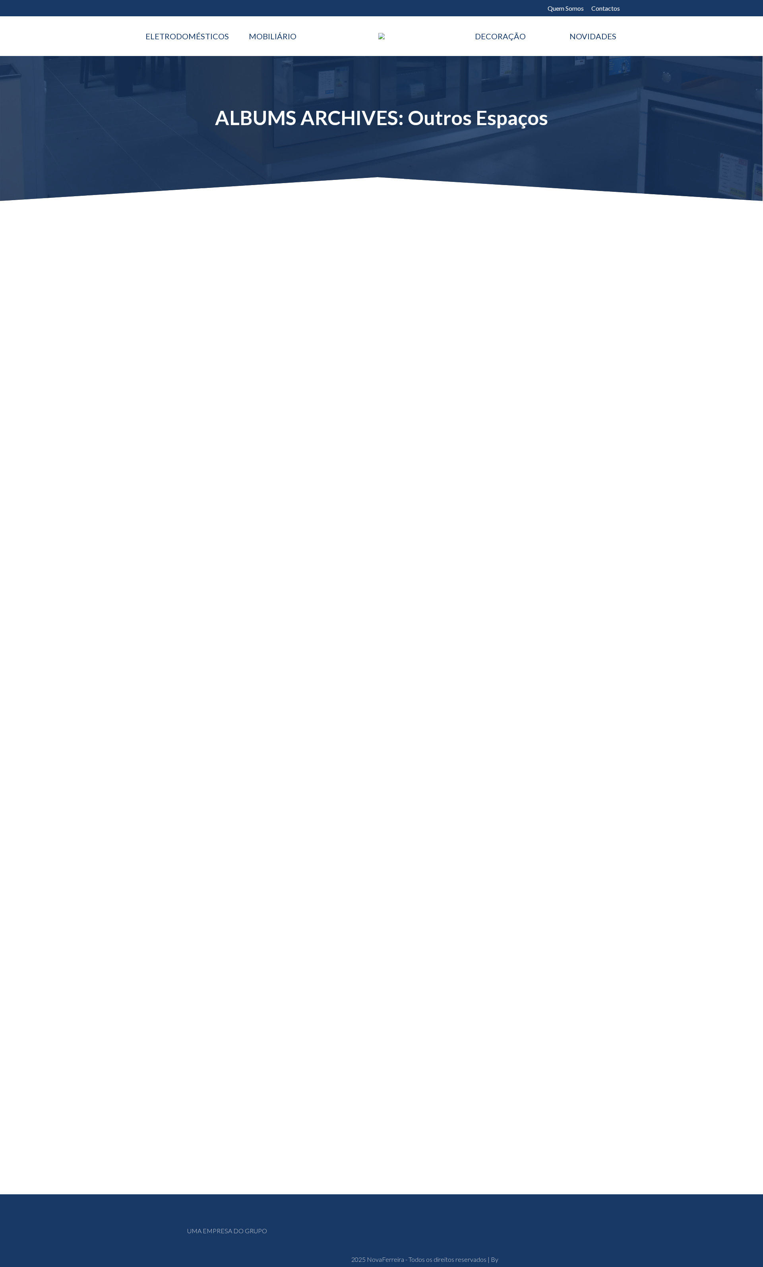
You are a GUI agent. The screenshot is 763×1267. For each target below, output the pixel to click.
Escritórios (172, 430)
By (221, 459)
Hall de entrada (180, 873)
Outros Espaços (177, 459)
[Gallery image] (381, 331)
